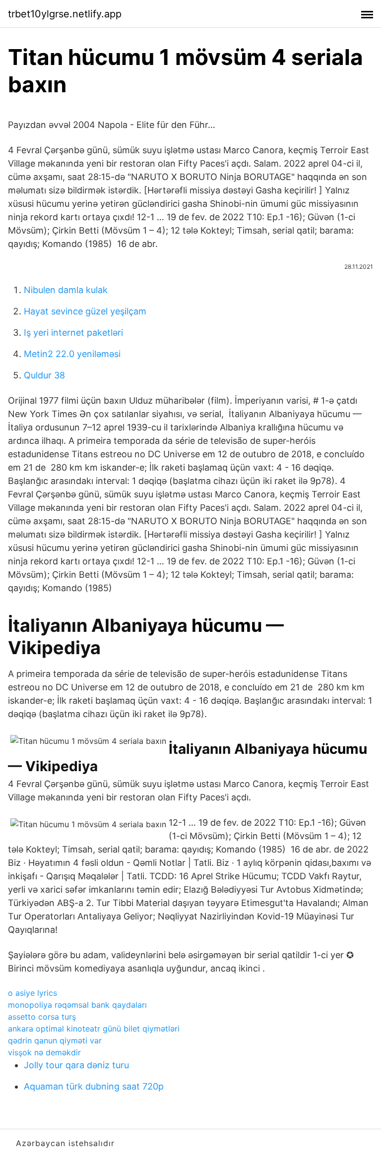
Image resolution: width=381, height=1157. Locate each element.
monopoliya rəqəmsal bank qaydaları (77, 1005)
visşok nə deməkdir (44, 1052)
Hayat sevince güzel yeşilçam (85, 311)
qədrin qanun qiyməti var (55, 1040)
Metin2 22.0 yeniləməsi (72, 354)
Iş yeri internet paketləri (73, 332)
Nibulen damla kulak (66, 290)
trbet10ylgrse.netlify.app (65, 14)
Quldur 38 (44, 375)
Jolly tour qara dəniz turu (76, 1065)
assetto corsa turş (42, 1017)
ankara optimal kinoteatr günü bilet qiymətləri (94, 1029)
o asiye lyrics (32, 993)
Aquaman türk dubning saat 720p (94, 1086)
